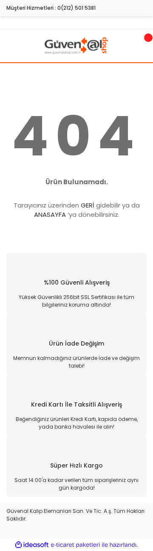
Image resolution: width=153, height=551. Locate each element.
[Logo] (76, 45)
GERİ (87, 205)
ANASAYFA (50, 214)
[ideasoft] (32, 545)
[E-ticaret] (75, 544)
